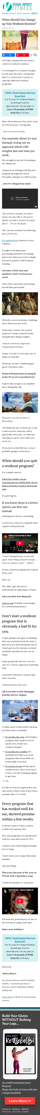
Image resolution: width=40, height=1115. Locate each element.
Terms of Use (6, 1111)
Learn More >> (20, 1101)
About (19, 13)
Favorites (26, 13)
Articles (13, 13)
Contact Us (6, 1109)
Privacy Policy (16, 1111)
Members (16, 1109)
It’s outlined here (10, 240)
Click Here (7, 997)
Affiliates (25, 1109)
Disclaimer (25, 1111)
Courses (5, 13)
